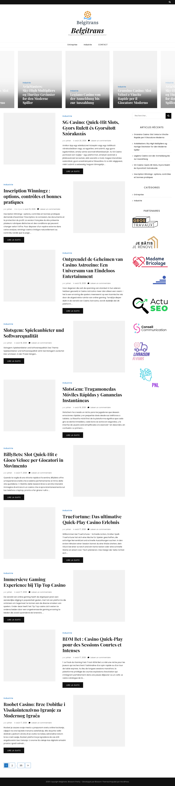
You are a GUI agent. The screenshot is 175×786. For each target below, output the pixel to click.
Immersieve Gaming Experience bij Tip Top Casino (34, 582)
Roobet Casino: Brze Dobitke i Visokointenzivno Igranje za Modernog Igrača (34, 710)
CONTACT (103, 44)
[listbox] (87, 79)
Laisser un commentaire (101, 140)
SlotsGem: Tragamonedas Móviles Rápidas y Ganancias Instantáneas (92, 394)
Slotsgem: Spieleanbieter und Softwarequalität (34, 333)
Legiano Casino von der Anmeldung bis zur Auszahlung (85, 98)
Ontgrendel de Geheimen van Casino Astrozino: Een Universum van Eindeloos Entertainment (92, 267)
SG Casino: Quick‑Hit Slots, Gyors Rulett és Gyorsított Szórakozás (90, 127)
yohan (68, 140)
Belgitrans (87, 30)
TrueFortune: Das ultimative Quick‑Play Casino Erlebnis (92, 519)
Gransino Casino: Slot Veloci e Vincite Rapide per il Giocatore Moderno (134, 96)
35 (22, 765)
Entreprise (72, 44)
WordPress (124, 782)
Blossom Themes (102, 782)
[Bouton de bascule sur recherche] (170, 2)
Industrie (88, 44)
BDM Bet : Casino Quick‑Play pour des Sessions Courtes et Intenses (92, 644)
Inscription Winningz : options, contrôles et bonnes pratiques (32, 196)
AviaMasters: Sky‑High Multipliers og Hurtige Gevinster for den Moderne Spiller (39, 94)
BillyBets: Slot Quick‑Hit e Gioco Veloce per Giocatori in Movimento (33, 460)
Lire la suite (73, 171)
